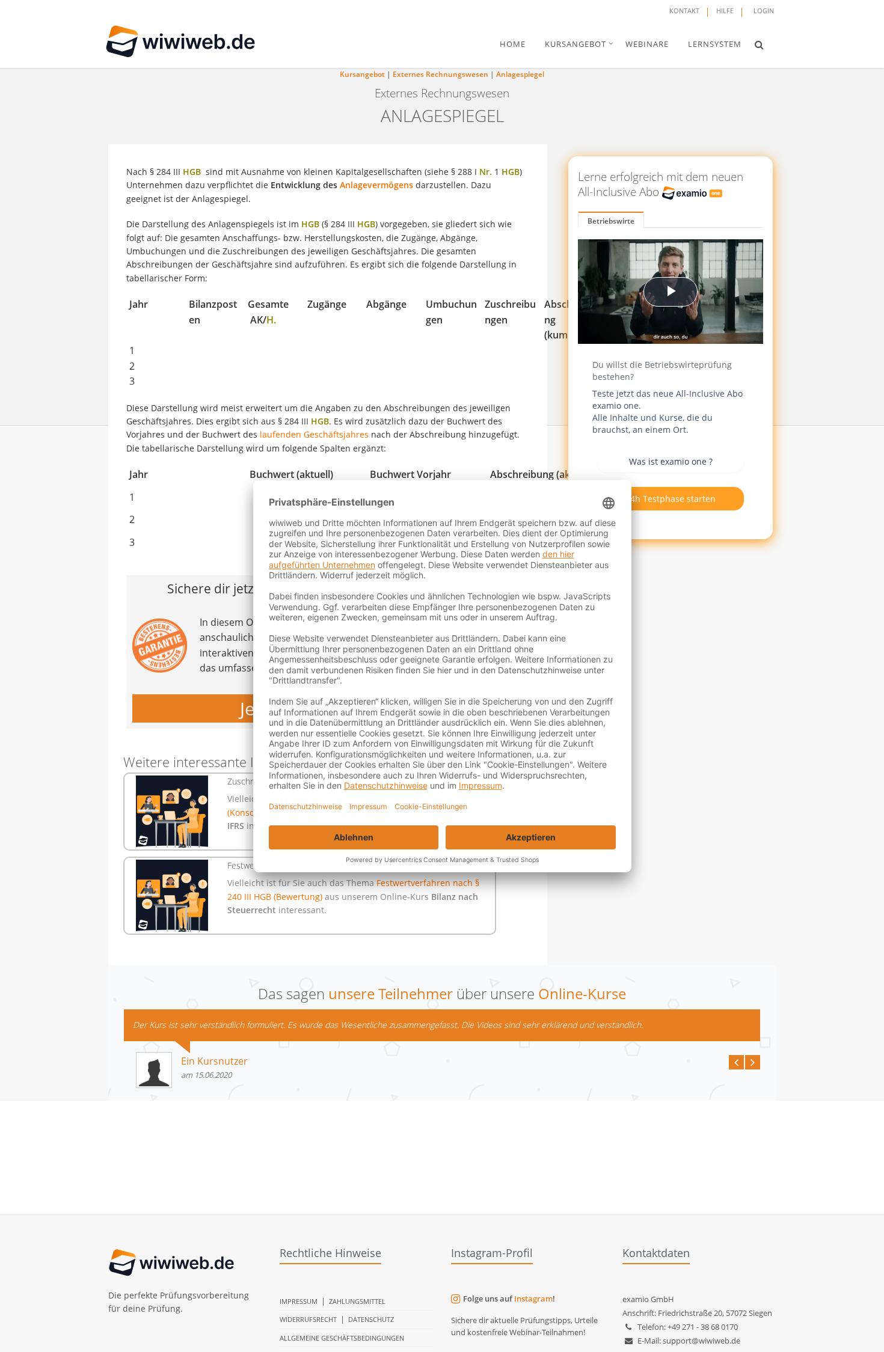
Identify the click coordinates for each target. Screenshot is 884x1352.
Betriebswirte (611, 221)
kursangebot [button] (575, 43)
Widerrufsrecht (308, 1319)
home (513, 43)
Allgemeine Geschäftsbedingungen (342, 1337)
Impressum (299, 1301)
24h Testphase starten (670, 498)
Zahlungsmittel (357, 1301)
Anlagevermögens (376, 185)
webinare (647, 43)
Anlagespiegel (520, 74)
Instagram (533, 1298)
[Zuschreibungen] (172, 811)
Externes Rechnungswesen (440, 74)
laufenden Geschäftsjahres (314, 434)
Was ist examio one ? (671, 461)
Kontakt (684, 10)
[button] (759, 44)
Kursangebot (362, 74)
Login (764, 10)
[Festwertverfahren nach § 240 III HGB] (172, 896)
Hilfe (725, 10)
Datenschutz (371, 1319)
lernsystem (714, 43)
